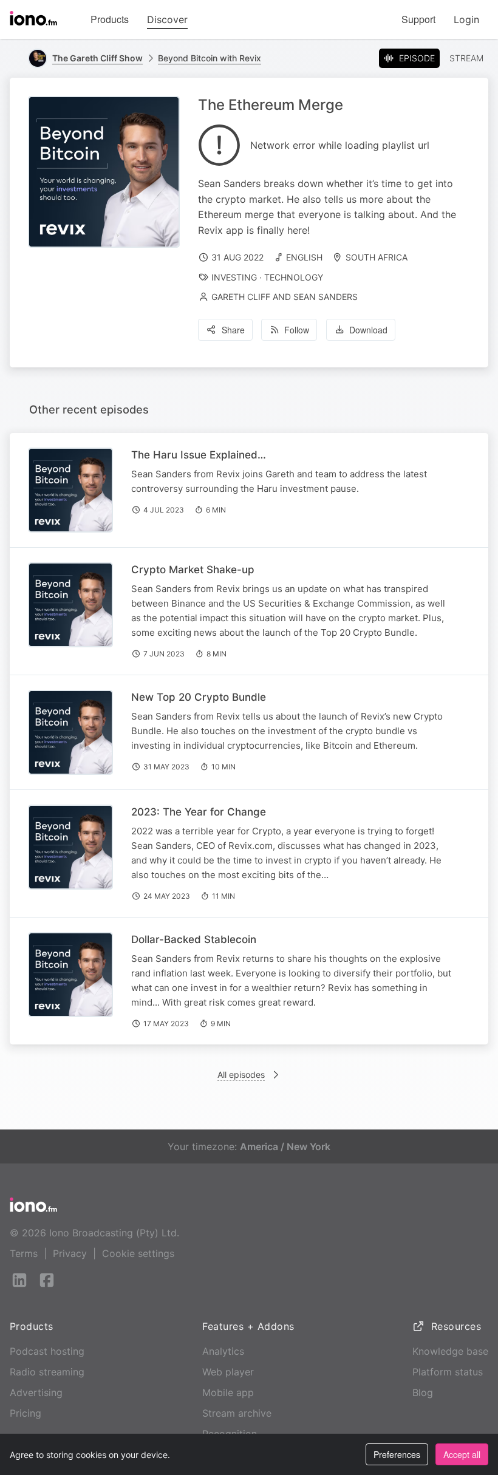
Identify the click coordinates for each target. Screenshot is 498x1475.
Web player (228, 1372)
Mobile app (228, 1392)
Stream (466, 58)
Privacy (70, 1253)
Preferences (397, 1454)
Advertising (36, 1392)
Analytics (223, 1351)
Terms (24, 1253)
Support (418, 19)
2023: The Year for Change (198, 812)
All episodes (241, 1074)
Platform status (447, 1372)
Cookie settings (138, 1253)
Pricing (25, 1413)
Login (466, 19)
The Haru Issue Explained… (198, 455)
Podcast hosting (47, 1351)
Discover (167, 19)
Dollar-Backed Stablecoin (193, 939)
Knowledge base (450, 1351)
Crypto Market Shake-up (192, 570)
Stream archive (236, 1413)
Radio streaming (47, 1372)
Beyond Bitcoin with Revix (209, 58)
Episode (417, 58)
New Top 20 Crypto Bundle (198, 697)
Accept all (461, 1454)
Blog (422, 1392)
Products (109, 19)
